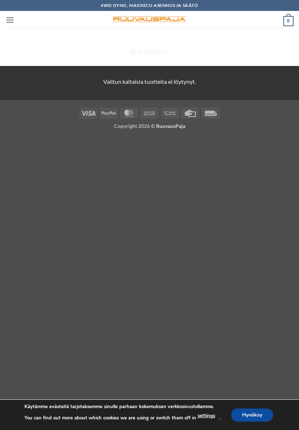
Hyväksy (252, 414)
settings (206, 416)
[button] (9, 20)
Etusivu (90, 39)
